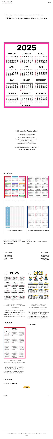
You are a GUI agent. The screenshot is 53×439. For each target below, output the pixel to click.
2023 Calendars (35, 304)
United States (15, 307)
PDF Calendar (8, 241)
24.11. (7, 15)
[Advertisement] (26, 32)
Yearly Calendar (9, 243)
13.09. (7, 331)
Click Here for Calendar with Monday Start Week (26, 143)
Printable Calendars (30, 15)
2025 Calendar (8, 240)
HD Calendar (17, 240)
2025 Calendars (13, 15)
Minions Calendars (34, 307)
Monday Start (21, 305)
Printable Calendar (19, 241)
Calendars (21, 15)
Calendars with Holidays (10, 305)
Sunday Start (40, 15)
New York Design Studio (37, 433)
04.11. (31, 274)
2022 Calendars (11, 360)
